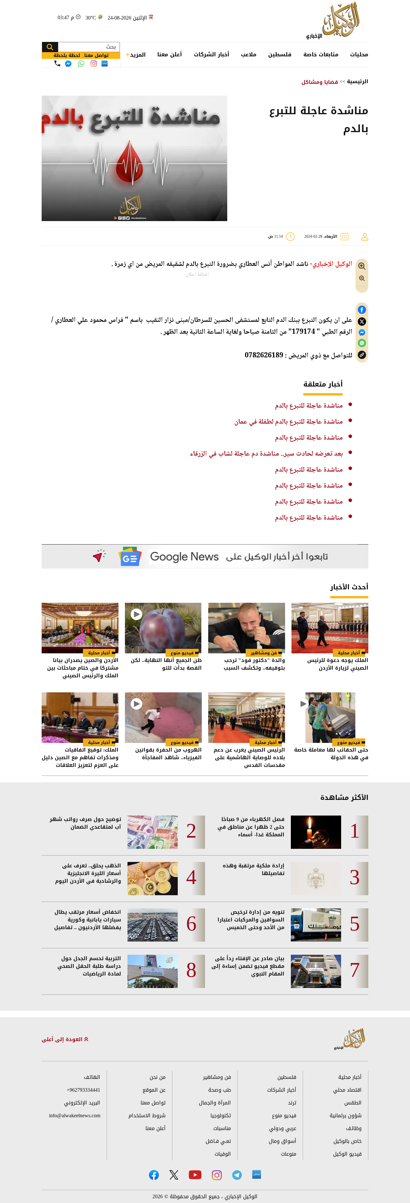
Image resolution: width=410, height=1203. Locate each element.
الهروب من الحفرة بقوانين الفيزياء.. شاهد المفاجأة (168, 754)
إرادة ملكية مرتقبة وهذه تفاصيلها (253, 869)
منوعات (288, 1154)
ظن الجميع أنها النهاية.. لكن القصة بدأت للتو (166, 665)
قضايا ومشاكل (319, 82)
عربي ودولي (282, 1128)
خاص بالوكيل (347, 1141)
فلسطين (279, 54)
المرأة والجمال (215, 1103)
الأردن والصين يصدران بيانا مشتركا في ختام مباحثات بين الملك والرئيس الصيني (83, 668)
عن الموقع (154, 1090)
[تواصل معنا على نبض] (105, 63)
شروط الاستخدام (147, 1115)
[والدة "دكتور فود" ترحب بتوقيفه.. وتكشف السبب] (246, 628)
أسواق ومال (282, 1141)
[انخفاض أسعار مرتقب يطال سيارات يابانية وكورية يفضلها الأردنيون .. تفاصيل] (152, 925)
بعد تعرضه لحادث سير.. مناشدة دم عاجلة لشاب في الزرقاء (266, 454)
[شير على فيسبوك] (362, 310)
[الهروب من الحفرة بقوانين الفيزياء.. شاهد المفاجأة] (163, 717)
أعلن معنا (169, 54)
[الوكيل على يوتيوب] (195, 1174)
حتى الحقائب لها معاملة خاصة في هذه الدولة (331, 754)
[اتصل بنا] (57, 63)
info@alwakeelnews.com (74, 1115)
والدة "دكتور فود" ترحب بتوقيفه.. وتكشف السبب (254, 665)
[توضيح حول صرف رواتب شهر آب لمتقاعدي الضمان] (152, 832)
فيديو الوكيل (347, 1154)
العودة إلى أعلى (63, 1039)
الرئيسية (357, 81)
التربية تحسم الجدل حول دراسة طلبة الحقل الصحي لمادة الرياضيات (89, 966)
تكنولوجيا (220, 1115)
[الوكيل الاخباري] (349, 1039)
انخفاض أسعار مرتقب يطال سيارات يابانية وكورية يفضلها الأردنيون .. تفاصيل (87, 919)
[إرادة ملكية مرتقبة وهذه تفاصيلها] (316, 878)
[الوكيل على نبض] (256, 1174)
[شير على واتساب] (362, 343)
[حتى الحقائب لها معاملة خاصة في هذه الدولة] (329, 717)
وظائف (354, 1128)
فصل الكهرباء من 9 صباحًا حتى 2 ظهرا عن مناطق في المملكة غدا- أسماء (250, 827)
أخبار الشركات (211, 54)
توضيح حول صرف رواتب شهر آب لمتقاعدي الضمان (85, 823)
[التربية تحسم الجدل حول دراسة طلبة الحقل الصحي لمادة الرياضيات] (152, 971)
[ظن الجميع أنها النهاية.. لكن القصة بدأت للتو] (163, 628)
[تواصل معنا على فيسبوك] (68, 63)
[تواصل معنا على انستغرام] (94, 63)
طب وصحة (219, 1090)
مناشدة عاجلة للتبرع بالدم (309, 406)
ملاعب (249, 54)
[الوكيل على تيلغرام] (237, 1175)
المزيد (138, 55)
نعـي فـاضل (218, 1141)
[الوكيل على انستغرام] (217, 1175)
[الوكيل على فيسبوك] (154, 1175)
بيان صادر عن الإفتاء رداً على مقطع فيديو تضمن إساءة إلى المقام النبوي (247, 966)
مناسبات (222, 1128)
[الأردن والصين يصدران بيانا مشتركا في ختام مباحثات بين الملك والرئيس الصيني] (80, 628)
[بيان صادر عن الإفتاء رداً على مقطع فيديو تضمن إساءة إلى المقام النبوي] (316, 971)
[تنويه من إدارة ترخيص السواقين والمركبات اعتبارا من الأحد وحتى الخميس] (316, 925)
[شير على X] (362, 321)
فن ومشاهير (264, 653)
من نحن (158, 1077)
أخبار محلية (349, 653)
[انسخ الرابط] (362, 355)
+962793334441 (83, 1090)
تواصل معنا (153, 1103)
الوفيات (223, 1154)
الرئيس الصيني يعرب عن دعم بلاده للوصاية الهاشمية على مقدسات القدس (249, 757)
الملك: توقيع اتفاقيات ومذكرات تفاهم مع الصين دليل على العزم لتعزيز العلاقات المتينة (80, 757)
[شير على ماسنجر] (362, 332)
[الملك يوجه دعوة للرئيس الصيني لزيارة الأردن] (329, 628)
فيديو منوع (182, 653)
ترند (292, 1103)
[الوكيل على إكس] (173, 1175)
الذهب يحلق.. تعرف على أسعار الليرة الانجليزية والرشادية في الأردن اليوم (88, 873)
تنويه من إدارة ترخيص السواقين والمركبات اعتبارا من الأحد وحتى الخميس (250, 919)
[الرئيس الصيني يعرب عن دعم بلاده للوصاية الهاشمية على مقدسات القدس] (246, 717)
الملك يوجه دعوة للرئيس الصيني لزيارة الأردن (337, 665)
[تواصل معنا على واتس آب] (81, 63)
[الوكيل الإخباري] (334, 21)
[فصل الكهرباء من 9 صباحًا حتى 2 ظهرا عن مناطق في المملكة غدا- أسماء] (316, 832)
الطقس (353, 1103)
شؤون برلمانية (346, 1115)
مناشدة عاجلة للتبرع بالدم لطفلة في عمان (288, 422)
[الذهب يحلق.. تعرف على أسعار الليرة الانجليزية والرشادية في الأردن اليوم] (152, 878)
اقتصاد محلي (347, 1090)
